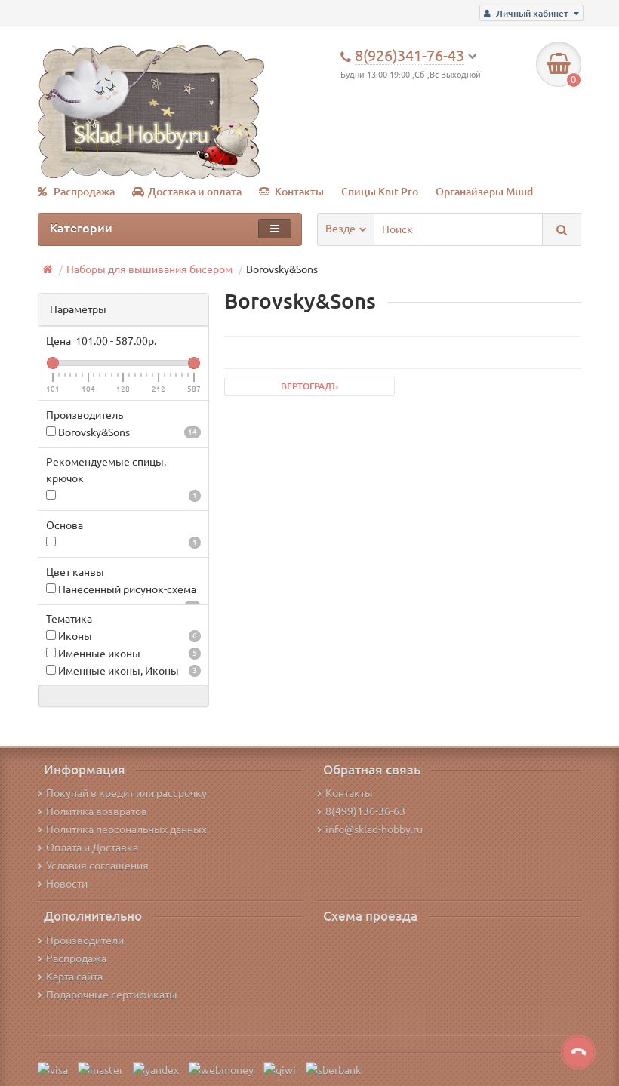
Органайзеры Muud (484, 192)
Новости (67, 884)
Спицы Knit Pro (379, 192)
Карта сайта (74, 977)
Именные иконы (126, 654)
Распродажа (84, 192)
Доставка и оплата (195, 192)
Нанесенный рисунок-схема (126, 590)
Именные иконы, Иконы (126, 671)
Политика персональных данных (126, 829)
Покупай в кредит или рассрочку (126, 793)
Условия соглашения (97, 866)
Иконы (126, 636)
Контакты (299, 192)
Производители (85, 940)
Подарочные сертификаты (111, 995)
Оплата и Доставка (92, 847)
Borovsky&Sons (126, 432)
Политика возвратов (96, 811)
